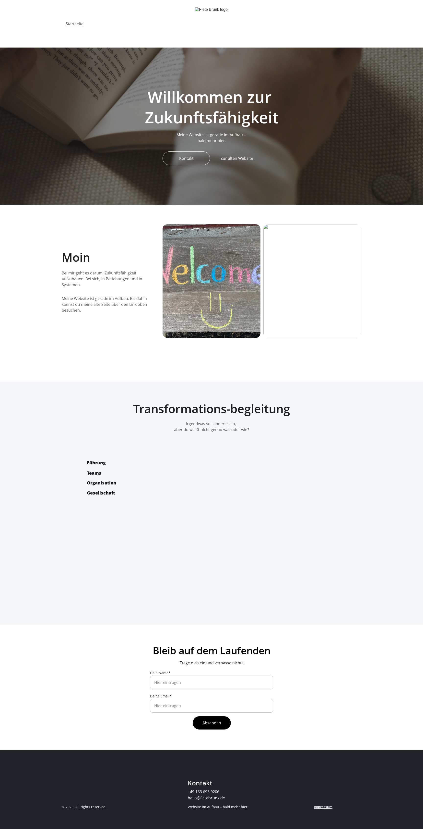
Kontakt (186, 158)
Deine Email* (161, 696)
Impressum (323, 806)
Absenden (211, 723)
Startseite (74, 23)
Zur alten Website (237, 158)
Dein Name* (160, 672)
